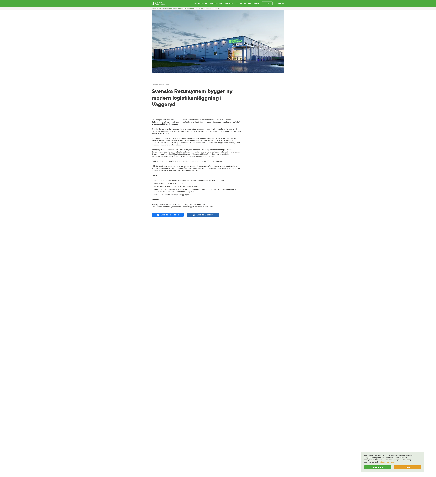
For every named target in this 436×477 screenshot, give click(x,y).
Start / (154, 8)
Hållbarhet (229, 3)
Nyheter (256, 3)
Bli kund (247, 3)
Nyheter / (159, 8)
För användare (216, 3)
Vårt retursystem (200, 3)
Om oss (239, 3)
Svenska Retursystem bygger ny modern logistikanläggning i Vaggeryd (191, 8)
